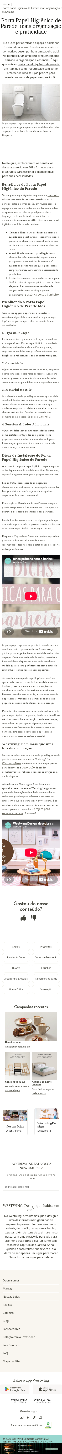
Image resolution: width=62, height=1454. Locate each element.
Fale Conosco (11, 1345)
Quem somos (11, 1280)
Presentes (46, 946)
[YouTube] (22, 1417)
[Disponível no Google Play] (14, 1389)
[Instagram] (40, 1417)
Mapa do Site (11, 1361)
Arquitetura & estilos (16, 978)
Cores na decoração (46, 957)
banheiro (53, 195)
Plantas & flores (16, 957)
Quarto (16, 968)
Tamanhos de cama (46, 978)
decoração (28, 767)
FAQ (5, 1353)
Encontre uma (14, 1130)
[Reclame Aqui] (48, 1425)
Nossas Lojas (11, 1296)
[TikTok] (34, 1417)
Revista (7, 1305)
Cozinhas (46, 968)
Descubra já (44, 1130)
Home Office (16, 989)
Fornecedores (11, 1329)
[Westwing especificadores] (42, 1401)
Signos (16, 946)
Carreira (8, 1313)
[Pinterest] (28, 1417)
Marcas (7, 1288)
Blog (6, 1321)
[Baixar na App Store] (47, 1389)
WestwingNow (11, 763)
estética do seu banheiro (43, 294)
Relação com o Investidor (19, 1337)
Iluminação (46, 989)
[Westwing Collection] (19, 1401)
